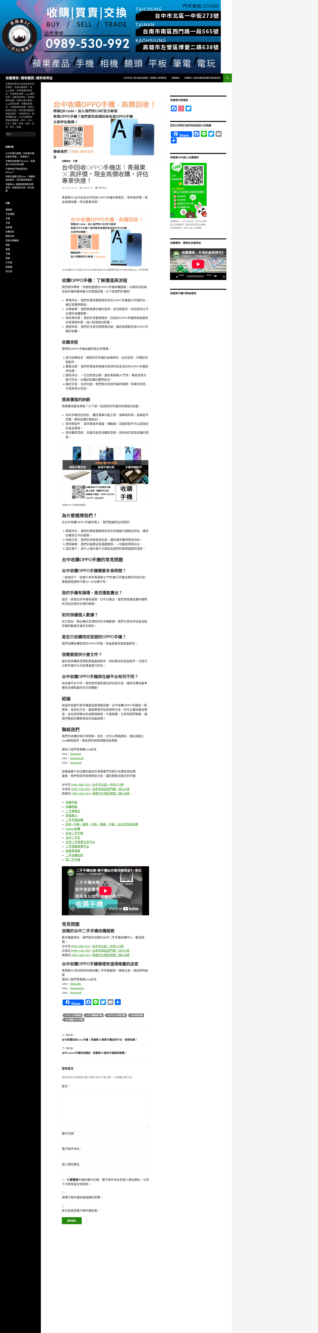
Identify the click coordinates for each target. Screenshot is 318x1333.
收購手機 (71, 802)
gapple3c (87, 187)
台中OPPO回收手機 (116, 1015)
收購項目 (66, 161)
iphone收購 (73, 828)
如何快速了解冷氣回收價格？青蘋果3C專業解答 (145, 78)
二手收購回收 (74, 855)
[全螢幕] (222, 276)
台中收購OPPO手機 (74, 1019)
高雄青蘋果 (73, 850)
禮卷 (8, 245)
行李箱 (9, 262)
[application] (198, 264)
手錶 (8, 223)
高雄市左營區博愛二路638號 (111, 793)
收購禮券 (176, 78)
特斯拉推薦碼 (12, 240)
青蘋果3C (72, 815)
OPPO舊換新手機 (94, 1015)
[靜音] (216, 276)
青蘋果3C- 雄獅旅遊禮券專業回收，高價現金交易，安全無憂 (20, 187)
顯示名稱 (68, 1133)
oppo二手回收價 (73, 1015)
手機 (75, 161)
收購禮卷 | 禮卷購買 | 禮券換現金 (29, 78)
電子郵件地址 (71, 1148)
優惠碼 (9, 209)
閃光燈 (9, 271)
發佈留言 (102, 187)
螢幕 (8, 258)
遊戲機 (9, 267)
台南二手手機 (74, 833)
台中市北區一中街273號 (108, 784)
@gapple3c (77, 758)
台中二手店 (73, 837)
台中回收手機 (136, 1015)
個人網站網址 (71, 1164)
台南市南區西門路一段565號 (111, 789)
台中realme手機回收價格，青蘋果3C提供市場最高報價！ (94, 1050)
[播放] (176, 276)
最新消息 (10, 236)
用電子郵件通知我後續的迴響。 (82, 1197)
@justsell (76, 762)
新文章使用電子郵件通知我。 (81, 1210)
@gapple (75, 753)
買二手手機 (73, 859)
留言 (65, 1086)
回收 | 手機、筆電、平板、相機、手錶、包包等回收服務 (102, 824)
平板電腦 (10, 214)
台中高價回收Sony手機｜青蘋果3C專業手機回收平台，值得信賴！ (100, 1037)
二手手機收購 (74, 820)
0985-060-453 (80, 793)
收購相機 (71, 806)
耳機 (8, 253)
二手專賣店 (73, 811)
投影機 (9, 227)
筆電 (8, 249)
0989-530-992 (80, 789)
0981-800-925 (80, 784)
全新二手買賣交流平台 (80, 842)
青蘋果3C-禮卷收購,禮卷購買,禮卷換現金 (202, 78)
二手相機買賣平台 (77, 846)
